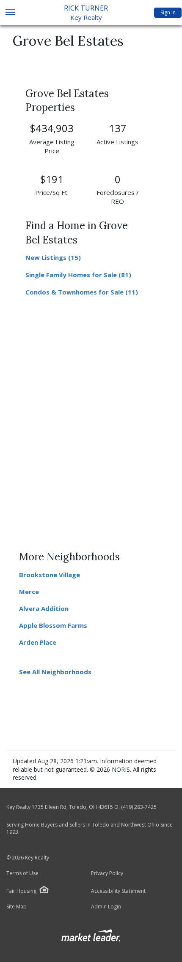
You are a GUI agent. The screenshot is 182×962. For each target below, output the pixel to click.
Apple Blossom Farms (53, 625)
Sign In (168, 12)
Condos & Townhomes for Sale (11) (81, 292)
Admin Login (106, 906)
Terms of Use (22, 873)
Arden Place (37, 642)
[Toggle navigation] (10, 13)
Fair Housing (21, 890)
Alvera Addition (44, 608)
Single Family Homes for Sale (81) (78, 274)
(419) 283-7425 (139, 807)
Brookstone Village (49, 574)
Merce (29, 591)
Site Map (16, 906)
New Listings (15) (53, 257)
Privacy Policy (107, 873)
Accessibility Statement (118, 891)
